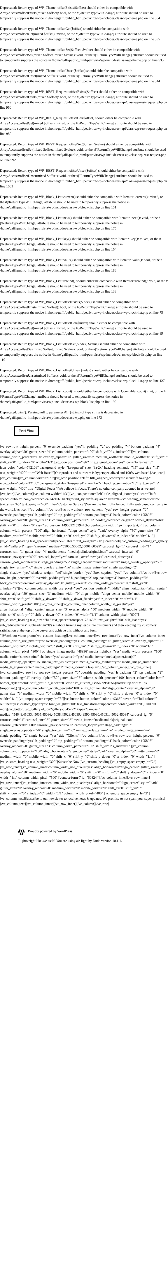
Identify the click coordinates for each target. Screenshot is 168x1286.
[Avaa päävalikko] (151, 430)
